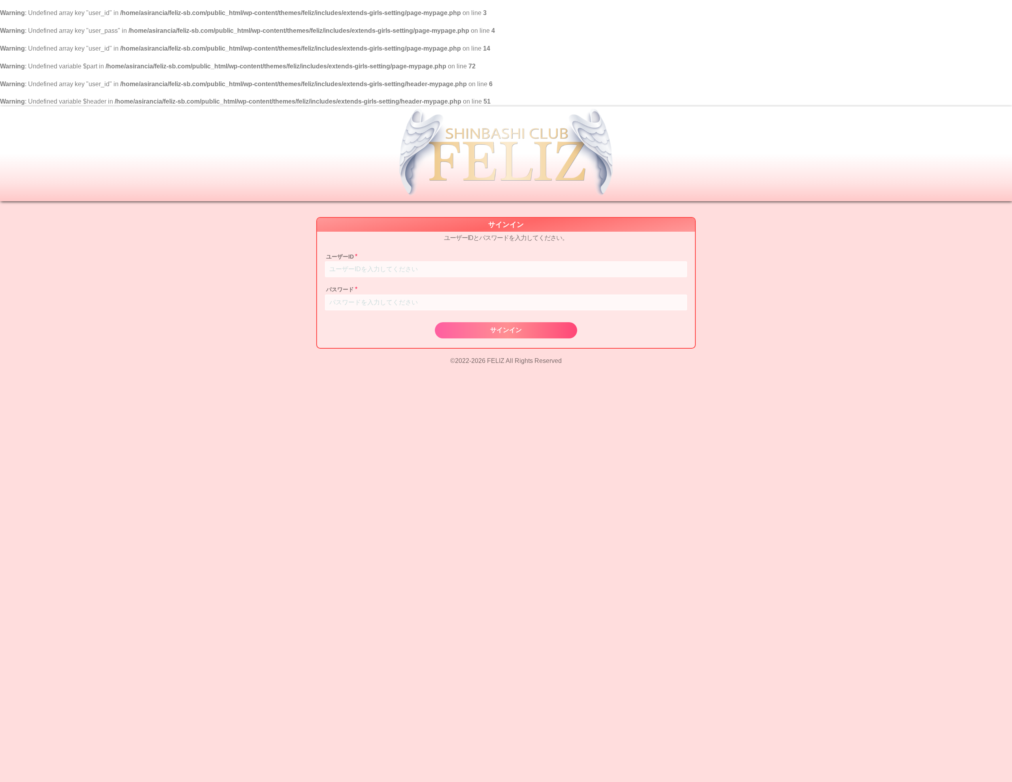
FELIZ (495, 360)
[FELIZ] (506, 153)
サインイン (506, 330)
